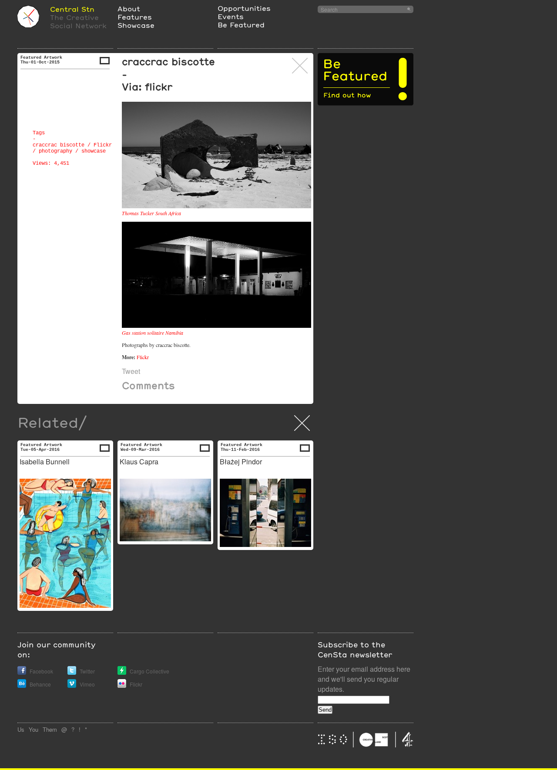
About (128, 8)
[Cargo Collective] (121, 672)
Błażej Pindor (241, 462)
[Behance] (21, 685)
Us (20, 729)
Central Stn (72, 8)
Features (134, 16)
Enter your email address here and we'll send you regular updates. (364, 679)
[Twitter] (71, 672)
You (33, 729)
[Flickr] (121, 685)
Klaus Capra (139, 462)
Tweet (131, 371)
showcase (93, 151)
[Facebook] (21, 672)
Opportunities (244, 8)
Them (50, 729)
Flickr (103, 145)
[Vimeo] (71, 685)
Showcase (135, 25)
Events (231, 16)
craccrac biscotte (58, 145)
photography (55, 151)
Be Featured (241, 24)
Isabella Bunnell (45, 462)
